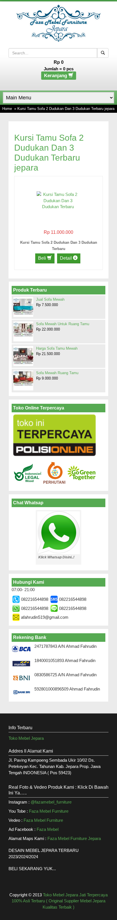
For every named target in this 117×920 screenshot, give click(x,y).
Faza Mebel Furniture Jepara (74, 838)
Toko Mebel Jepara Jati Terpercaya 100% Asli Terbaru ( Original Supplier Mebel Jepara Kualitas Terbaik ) (60, 900)
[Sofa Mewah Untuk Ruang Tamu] (23, 329)
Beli (42, 258)
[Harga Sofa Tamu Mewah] (23, 355)
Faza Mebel (48, 829)
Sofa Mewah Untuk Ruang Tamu (62, 324)
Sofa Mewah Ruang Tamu (57, 373)
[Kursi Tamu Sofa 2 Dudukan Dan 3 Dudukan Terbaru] (58, 200)
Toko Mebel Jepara (26, 738)
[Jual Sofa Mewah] (23, 306)
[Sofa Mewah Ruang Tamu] (23, 378)
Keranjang (56, 75)
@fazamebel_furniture (51, 802)
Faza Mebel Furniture (48, 811)
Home (7, 108)
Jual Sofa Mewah (50, 299)
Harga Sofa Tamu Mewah (57, 348)
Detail (66, 258)
